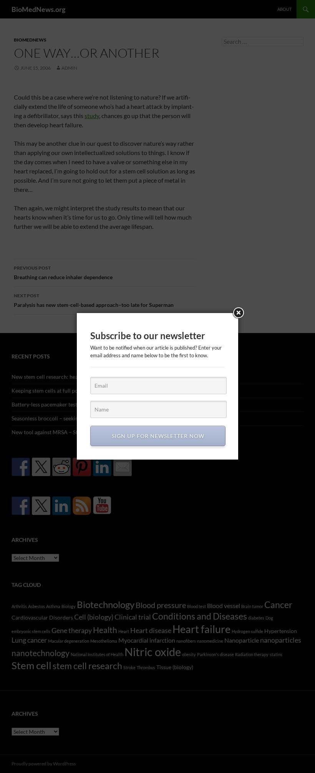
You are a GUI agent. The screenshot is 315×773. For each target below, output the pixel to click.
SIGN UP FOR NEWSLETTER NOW (158, 436)
